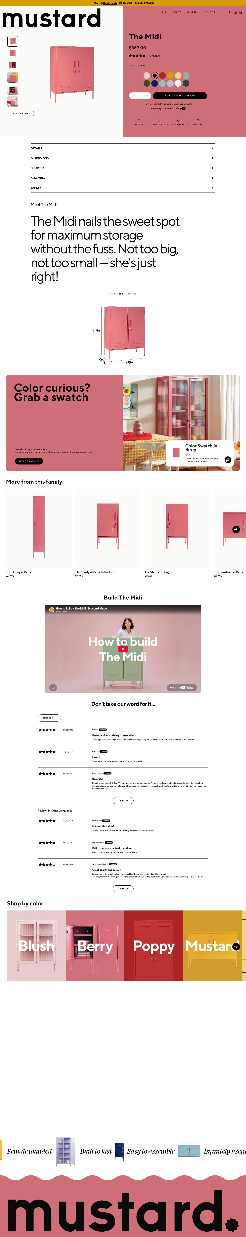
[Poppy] (153, 945)
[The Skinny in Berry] (39, 528)
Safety (36, 187)
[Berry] (95, 945)
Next (236, 529)
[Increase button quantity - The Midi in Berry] (146, 95)
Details (36, 148)
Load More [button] (123, 800)
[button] (164, 12)
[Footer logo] (123, 1211)
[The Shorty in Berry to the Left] (108, 528)
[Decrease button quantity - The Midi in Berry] (133, 95)
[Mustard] (212, 945)
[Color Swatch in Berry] (176, 449)
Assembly (38, 177)
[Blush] (36, 945)
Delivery (37, 168)
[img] (47, 730)
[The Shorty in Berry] (177, 528)
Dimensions (40, 158)
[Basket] (240, 12)
